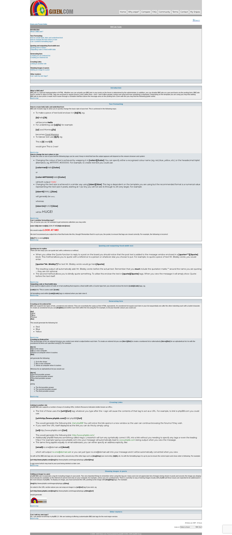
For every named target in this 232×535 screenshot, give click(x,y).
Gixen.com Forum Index (38, 24)
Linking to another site (38, 64)
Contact (184, 12)
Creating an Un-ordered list (40, 56)
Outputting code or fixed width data (43, 49)
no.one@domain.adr (61, 452)
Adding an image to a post (39, 70)
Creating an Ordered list (39, 57)
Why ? (133, 12)
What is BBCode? (36, 32)
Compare (145, 12)
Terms (175, 12)
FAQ (154, 12)
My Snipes (195, 12)
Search (197, 20)
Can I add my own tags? (39, 76)
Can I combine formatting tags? (41, 41)
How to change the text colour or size (43, 40)
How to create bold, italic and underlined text (46, 38)
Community (164, 12)
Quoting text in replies (38, 48)
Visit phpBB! (77, 423)
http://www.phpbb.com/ (83, 435)
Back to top (34, 98)
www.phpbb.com (127, 440)
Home (123, 12)
